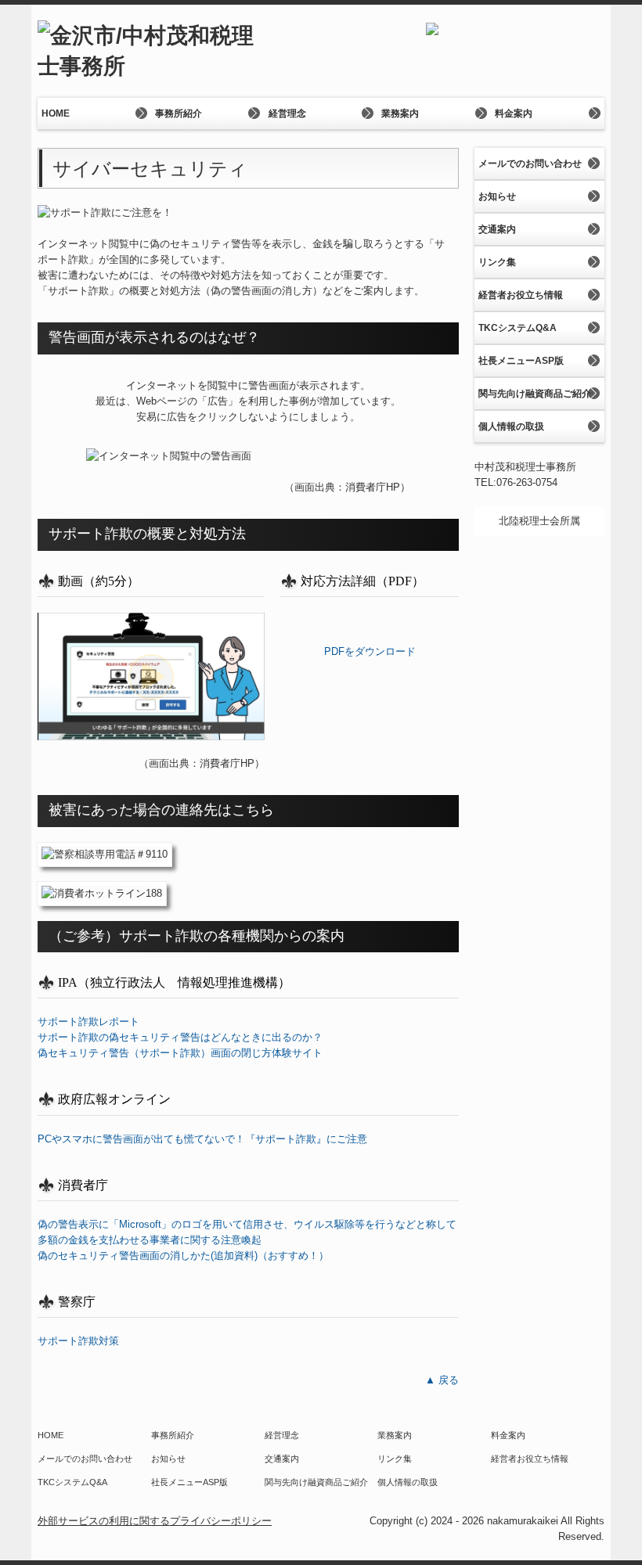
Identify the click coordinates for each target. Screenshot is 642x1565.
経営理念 (287, 113)
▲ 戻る (442, 1380)
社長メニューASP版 (521, 360)
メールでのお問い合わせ (530, 163)
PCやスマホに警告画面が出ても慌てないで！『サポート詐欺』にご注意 (202, 1139)
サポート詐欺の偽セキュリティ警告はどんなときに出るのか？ (180, 1037)
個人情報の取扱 (511, 426)
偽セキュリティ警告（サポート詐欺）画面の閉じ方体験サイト (180, 1053)
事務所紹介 (178, 113)
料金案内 (513, 113)
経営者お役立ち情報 (520, 295)
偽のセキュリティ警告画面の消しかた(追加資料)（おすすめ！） (183, 1255)
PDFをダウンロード (370, 651)
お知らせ (497, 196)
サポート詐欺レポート (88, 1021)
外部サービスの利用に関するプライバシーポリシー (155, 1521)
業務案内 (400, 113)
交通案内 (497, 229)
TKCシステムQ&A (517, 327)
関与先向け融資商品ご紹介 (534, 393)
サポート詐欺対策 (78, 1341)
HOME (55, 113)
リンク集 (497, 262)
